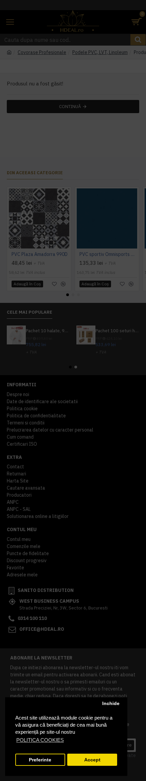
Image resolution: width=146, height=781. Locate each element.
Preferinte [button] (40, 759)
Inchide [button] (111, 703)
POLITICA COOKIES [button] (40, 740)
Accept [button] (92, 759)
